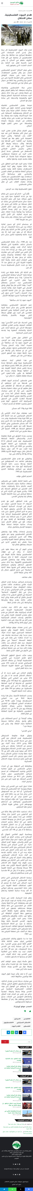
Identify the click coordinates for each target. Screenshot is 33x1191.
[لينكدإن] (16, 1032)
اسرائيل (16, 1018)
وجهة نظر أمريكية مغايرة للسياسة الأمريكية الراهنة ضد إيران (12, 1068)
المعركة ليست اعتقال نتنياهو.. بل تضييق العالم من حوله (11, 1104)
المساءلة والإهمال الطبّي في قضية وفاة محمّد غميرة (13, 1112)
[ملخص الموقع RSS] (13, 1164)
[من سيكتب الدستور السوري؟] (27, 1053)
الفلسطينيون (8, 1022)
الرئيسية (28, 11)
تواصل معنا (16, 1169)
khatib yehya (28, 1127)
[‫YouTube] (15, 1164)
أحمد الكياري (15, 1184)
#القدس (26, 1018)
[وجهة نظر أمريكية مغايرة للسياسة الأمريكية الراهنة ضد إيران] (27, 1068)
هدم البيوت (15, 1026)
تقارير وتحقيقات (21, 11)
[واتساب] (12, 1032)
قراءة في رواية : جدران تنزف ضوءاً (16, 1124)
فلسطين (26, 1026)
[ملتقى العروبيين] (16, 3)
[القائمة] (2, 4)
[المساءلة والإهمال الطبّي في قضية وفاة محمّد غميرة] (27, 1113)
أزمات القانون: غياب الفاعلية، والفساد (13, 1059)
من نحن (22, 1169)
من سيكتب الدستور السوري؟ (13, 1051)
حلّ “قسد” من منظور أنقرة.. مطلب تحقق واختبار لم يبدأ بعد (17, 1132)
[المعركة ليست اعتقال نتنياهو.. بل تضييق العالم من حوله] (27, 1106)
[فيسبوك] (24, 1032)
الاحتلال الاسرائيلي (23, 1022)
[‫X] (20, 1032)
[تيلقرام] (8, 1032)
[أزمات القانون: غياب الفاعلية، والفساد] (27, 1061)
